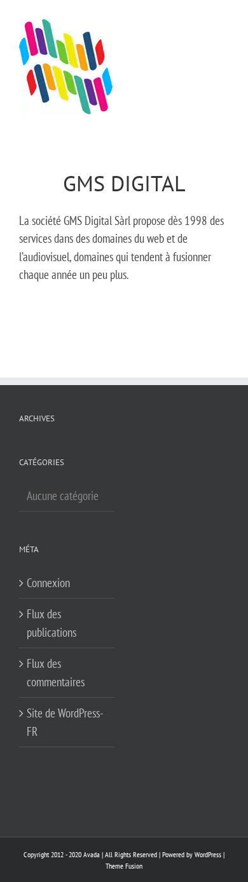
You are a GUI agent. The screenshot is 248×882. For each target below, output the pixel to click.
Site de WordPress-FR (65, 722)
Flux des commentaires (56, 672)
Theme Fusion (124, 866)
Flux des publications (51, 623)
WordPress (208, 854)
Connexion (48, 582)
